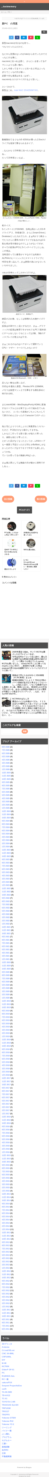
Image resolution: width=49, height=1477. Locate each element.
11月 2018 (6, 1043)
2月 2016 (6, 1149)
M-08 (4, 1363)
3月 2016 (6, 1146)
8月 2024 (6, 824)
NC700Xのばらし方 (20, 699)
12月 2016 (6, 1117)
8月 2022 (6, 901)
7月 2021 (6, 943)
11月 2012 (6, 1274)
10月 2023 (6, 856)
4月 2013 (6, 1258)
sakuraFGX (7, 1382)
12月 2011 (6, 1310)
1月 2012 (6, 1306)
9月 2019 (6, 1011)
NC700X (5, 1366)
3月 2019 (6, 1030)
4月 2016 (6, 1142)
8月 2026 (6, 747)
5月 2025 (6, 795)
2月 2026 (6, 766)
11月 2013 (6, 1236)
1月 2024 (6, 846)
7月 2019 (6, 1017)
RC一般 (5, 1379)
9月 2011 (6, 1319)
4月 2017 (6, 1104)
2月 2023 (6, 882)
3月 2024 (6, 840)
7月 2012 (6, 1287)
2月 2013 (6, 1265)
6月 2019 (6, 1020)
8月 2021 (6, 940)
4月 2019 (6, 1027)
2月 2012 (6, 1303)
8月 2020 (6, 975)
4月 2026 (6, 760)
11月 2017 (6, 1081)
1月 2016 (6, 1152)
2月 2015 (6, 1187)
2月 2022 (6, 920)
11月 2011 (6, 1313)
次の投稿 (8, 499)
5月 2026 (6, 756)
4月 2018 (6, 1065)
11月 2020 (6, 966)
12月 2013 (6, 1232)
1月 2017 (6, 1113)
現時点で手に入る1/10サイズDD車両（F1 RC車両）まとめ (28, 676)
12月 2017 (6, 1078)
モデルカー (7, 1440)
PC (44, 32)
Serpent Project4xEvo (12, 1386)
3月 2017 (6, 1107)
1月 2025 (6, 808)
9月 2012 (6, 1281)
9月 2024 (6, 821)
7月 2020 (6, 978)
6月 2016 (6, 1136)
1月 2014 (6, 1229)
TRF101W (6, 1408)
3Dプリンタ (7, 1344)
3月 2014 (6, 1223)
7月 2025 (6, 789)
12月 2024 (6, 811)
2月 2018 (6, 1072)
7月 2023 (6, 866)
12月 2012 (6, 1271)
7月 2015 (6, 1171)
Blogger (28, 1467)
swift (4, 1389)
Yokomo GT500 (9, 1418)
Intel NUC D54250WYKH (26, 90)
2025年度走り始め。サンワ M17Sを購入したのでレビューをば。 (28, 653)
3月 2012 (6, 1300)
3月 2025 (6, 801)
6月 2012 (6, 1290)
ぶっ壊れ (6, 1434)
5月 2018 (6, 1062)
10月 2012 (6, 1277)
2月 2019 (6, 1033)
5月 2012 (6, 1294)
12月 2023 (6, 850)
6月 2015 (6, 1175)
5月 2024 (6, 834)
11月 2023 (6, 853)
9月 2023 (6, 859)
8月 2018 (6, 1052)
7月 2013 (6, 1249)
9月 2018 (6, 1049)
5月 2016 (6, 1139)
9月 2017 (6, 1088)
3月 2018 (6, 1068)
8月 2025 (6, 785)
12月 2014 (6, 1194)
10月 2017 (6, 1084)
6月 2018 (6, 1059)
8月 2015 (6, 1168)
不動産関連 (7, 1456)
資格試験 (6, 1447)
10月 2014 (6, 1200)
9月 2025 (6, 782)
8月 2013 (6, 1245)
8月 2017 (6, 1091)
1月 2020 (6, 998)
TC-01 (4, 1398)
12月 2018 (6, 1039)
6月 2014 (6, 1213)
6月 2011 (6, 1329)
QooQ (28, 1476)
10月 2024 (6, 818)
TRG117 (5, 1411)
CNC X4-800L (8, 1353)
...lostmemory (8, 6)
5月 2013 (6, 1255)
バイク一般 (7, 1431)
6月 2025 (6, 792)
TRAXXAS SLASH (10, 1405)
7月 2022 (6, 904)
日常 (4, 1453)
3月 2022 (6, 917)
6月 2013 (6, 1252)
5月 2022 (6, 911)
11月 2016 (6, 1120)
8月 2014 (6, 1207)
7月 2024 (6, 827)
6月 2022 (6, 908)
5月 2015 (6, 1178)
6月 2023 (6, 869)
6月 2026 (6, 753)
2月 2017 (6, 1110)
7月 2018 (6, 1056)
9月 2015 (6, 1165)
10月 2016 (6, 1123)
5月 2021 (6, 949)
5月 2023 (6, 872)
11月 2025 (6, 776)
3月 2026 (6, 763)
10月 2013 (6, 1239)
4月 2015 (6, 1181)
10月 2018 (6, 1046)
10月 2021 (6, 933)
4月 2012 (6, 1297)
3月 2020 (6, 991)
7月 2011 (6, 1326)
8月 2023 (6, 863)
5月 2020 (6, 985)
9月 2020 (6, 972)
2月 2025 (6, 805)
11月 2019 (6, 1004)
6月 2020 (6, 982)
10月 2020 (6, 969)
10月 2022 (6, 895)
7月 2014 (6, 1210)
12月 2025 (6, 773)
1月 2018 (6, 1075)
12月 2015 (6, 1155)
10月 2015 (6, 1162)
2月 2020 (6, 994)
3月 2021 (6, 956)
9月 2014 (6, 1204)
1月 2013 (6, 1268)
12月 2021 (6, 927)
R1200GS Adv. (8, 1376)
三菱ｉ (5, 1443)
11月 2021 (6, 930)
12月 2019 (6, 1001)
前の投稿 (41, 499)
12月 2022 (6, 888)
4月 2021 (6, 953)
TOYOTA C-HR (8, 1402)
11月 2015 (6, 1159)
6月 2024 (6, 830)
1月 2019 (6, 1036)
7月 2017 (6, 1094)
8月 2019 (6, 1014)
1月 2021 (6, 959)
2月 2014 (6, 1226)
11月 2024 (6, 814)
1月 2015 (6, 1191)
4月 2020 (6, 988)
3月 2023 (6, 879)
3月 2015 (6, 1184)
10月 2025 (6, 779)
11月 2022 (6, 891)
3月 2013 (6, 1261)
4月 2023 (6, 875)
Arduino (5, 1347)
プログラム (7, 1437)
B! (24, 37)
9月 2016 (6, 1126)
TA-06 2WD (7, 1392)
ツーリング (7, 1427)
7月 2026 (6, 750)
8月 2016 (6, 1129)
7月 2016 (6, 1133)
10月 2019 (6, 1007)
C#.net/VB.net (8, 1350)
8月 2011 (6, 1322)
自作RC (5, 1450)
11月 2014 (6, 1197)
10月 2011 (6, 1316)
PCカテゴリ (24, 510)
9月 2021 (6, 937)
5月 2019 (6, 1023)
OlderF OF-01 (8, 1370)
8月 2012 (6, 1284)
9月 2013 (6, 1242)
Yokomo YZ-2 (8, 1424)
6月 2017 (6, 1097)
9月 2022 (6, 898)
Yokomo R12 (7, 1421)
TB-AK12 (6, 1395)
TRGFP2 (6, 1415)
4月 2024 (6, 837)
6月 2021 (6, 946)
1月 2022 (6, 924)
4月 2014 (6, 1220)
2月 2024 (6, 843)
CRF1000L (6, 1357)
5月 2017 (6, 1101)
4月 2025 (6, 798)
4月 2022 (6, 914)
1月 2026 (6, 769)
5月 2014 (6, 1216)
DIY (3, 1360)
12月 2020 (6, 962)
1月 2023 (6, 885)
